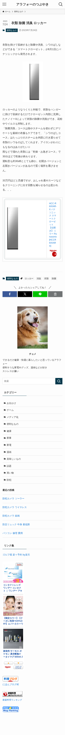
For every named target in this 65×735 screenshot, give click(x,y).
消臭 (39, 278)
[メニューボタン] (4, 4)
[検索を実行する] (58, 381)
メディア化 (12, 417)
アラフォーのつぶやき (32, 4)
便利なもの (12, 30)
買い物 (10, 472)
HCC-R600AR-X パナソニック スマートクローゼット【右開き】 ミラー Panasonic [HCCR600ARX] (53, 224)
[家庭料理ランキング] (12, 696)
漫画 (9, 452)
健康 (9, 431)
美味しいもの (14, 459)
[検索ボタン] (60, 4)
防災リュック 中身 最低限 (16, 524)
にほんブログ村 (11, 684)
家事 (9, 438)
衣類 (46, 278)
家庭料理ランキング (12, 700)
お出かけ (11, 403)
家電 (9, 445)
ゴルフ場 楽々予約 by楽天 (16, 554)
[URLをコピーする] (55, 294)
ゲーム (10, 410)
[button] (10, 294)
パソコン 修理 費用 (13, 533)
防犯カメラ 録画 (11, 515)
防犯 (9, 480)
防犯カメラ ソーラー (13, 498)
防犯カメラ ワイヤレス (15, 507)
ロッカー (29, 278)
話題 (9, 466)
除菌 (54, 278)
